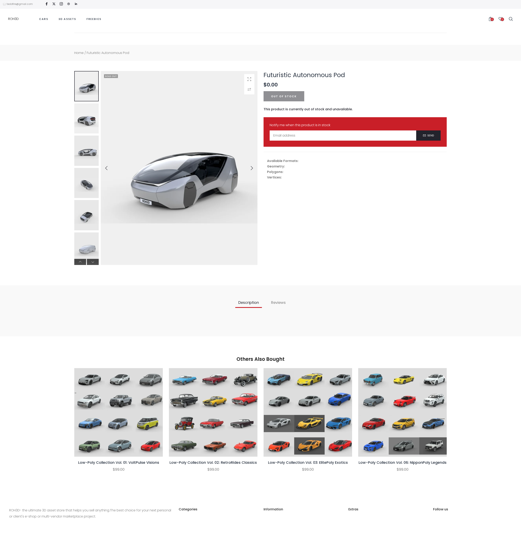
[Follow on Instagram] (61, 4)
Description (248, 302)
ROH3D (13, 19)
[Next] (248, 168)
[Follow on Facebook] (46, 4)
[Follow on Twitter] (54, 4)
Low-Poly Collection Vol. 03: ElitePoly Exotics (308, 462)
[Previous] (110, 168)
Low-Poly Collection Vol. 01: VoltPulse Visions (118, 462)
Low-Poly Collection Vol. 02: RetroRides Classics (213, 462)
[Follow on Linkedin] (76, 4)
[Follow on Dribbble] (68, 4)
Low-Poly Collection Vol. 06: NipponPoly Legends (403, 462)
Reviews (278, 302)
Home (79, 52)
